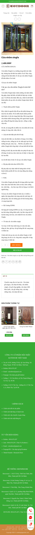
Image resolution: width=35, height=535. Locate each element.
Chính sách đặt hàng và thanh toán (13, 412)
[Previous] (1, 323)
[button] (3, 6)
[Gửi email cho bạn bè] (13, 261)
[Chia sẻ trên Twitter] (9, 261)
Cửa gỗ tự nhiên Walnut (26, 326)
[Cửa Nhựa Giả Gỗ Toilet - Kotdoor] (17, 6)
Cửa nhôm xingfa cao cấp (13, 255)
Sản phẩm (14, 13)
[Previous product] (19, 19)
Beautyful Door (18, 452)
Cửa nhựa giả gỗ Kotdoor (19, 449)
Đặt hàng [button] (9, 335)
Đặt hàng (16, 245)
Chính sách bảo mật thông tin (12, 418)
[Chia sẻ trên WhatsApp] (3, 261)
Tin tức (20, 529)
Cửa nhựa (24, 527)
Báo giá (14, 529)
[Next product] (15, 19)
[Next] (33, 323)
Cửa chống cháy (23, 528)
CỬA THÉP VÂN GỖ (11, 528)
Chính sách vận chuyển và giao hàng (14, 415)
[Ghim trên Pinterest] (16, 261)
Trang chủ (6, 13)
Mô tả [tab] (5, 276)
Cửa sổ (21, 13)
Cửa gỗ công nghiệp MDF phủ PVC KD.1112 (8, 327)
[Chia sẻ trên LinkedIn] (19, 261)
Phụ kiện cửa (6, 529)
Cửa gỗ (17, 527)
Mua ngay (17, 250)
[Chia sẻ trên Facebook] (6, 261)
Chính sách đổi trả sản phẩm (11, 408)
